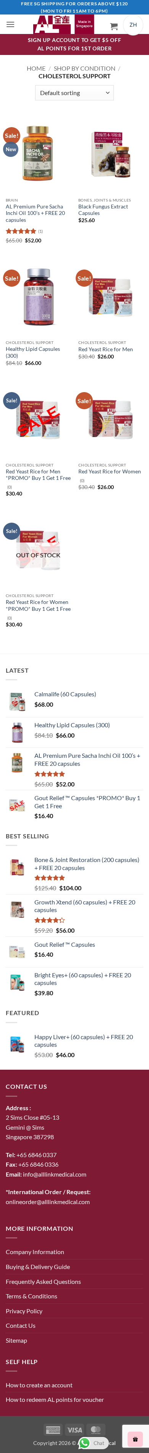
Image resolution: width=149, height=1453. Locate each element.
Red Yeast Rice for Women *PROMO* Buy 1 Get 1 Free (38, 605)
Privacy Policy (24, 1310)
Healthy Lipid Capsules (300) (33, 352)
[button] (10, 24)
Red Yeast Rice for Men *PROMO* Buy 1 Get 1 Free (38, 474)
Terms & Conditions (31, 1296)
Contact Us (21, 1325)
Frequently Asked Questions (43, 1281)
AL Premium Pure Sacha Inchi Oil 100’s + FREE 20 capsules (35, 213)
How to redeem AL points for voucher (55, 1399)
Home (36, 68)
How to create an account (39, 1384)
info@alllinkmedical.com (54, 1174)
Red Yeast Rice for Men (105, 349)
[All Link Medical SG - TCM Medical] (66, 24)
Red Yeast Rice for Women (109, 471)
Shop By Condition (84, 68)
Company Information (35, 1251)
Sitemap (16, 1340)
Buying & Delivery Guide (38, 1266)
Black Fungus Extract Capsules (103, 209)
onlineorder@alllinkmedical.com (48, 1201)
